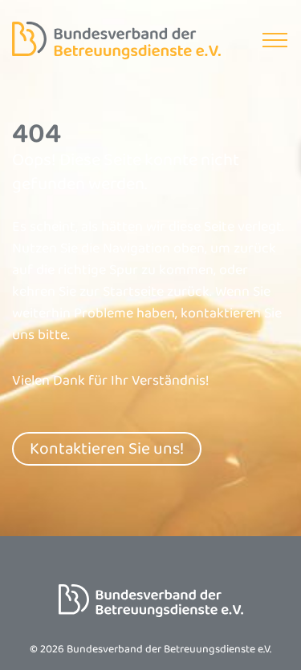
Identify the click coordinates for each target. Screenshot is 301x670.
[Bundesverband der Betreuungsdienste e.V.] (116, 40)
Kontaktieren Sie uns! (107, 448)
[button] (275, 40)
